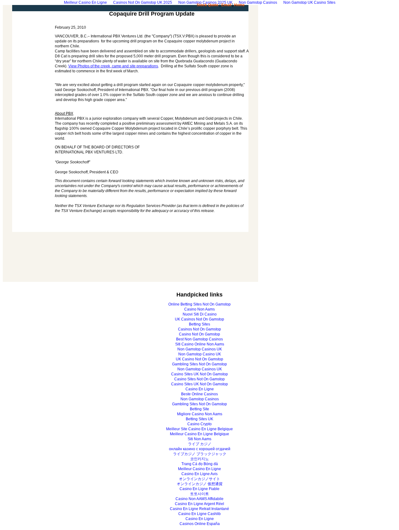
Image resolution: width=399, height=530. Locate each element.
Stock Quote (208, 5)
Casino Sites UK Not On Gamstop (199, 374)
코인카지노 (199, 459)
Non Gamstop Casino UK (199, 354)
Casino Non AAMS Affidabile (199, 499)
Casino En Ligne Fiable (199, 489)
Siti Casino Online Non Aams (199, 344)
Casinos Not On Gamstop (199, 329)
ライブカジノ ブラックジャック (199, 454)
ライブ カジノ (199, 444)
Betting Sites (199, 324)
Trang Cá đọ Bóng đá (199, 464)
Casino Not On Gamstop (199, 334)
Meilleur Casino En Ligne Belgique (199, 434)
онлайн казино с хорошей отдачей (199, 449)
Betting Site (199, 409)
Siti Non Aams (199, 439)
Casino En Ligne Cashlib (199, 514)
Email (226, 5)
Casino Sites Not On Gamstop (199, 379)
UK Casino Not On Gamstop (199, 359)
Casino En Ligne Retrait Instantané (199, 509)
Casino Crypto (199, 424)
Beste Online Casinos (199, 394)
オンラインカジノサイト (199, 479)
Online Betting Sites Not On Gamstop (199, 304)
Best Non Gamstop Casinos (199, 339)
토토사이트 (199, 494)
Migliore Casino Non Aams (199, 414)
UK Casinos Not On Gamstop (199, 319)
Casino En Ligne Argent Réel (199, 504)
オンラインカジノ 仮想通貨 (200, 484)
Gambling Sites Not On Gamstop (199, 364)
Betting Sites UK (199, 419)
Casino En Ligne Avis (199, 474)
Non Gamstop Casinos (199, 399)
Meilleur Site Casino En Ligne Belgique (199, 429)
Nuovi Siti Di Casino (200, 314)
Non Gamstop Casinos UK (199, 349)
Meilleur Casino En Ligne (199, 469)
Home (239, 5)
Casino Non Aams (199, 309)
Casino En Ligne (199, 389)
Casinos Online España (200, 524)
